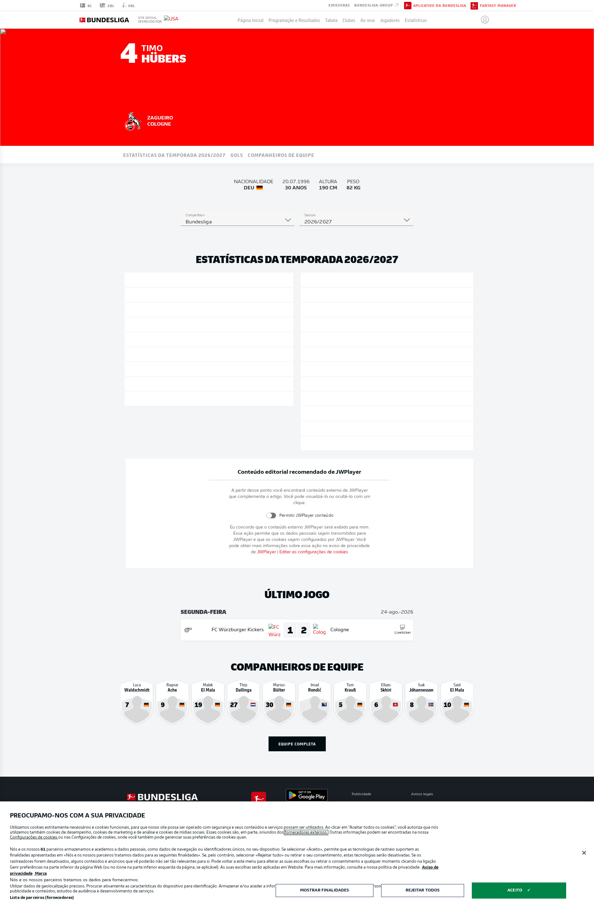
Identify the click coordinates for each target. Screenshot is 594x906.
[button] (482, 19)
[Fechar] (584, 853)
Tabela (331, 19)
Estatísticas (416, 19)
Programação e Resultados (294, 19)
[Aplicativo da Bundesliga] (407, 5)
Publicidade (361, 794)
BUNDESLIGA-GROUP (374, 4)
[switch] (271, 515)
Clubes (348, 19)
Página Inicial (251, 19)
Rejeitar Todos (423, 890)
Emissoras (339, 4)
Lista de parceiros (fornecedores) (42, 898)
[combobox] (238, 222)
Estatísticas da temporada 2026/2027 (174, 154)
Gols (236, 154)
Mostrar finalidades (324, 890)
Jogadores (390, 19)
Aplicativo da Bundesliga (439, 5)
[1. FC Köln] (133, 120)
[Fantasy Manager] (474, 5)
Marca (40, 874)
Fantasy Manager (498, 5)
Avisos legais (422, 794)
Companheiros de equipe (281, 154)
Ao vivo (367, 19)
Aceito (514, 890)
